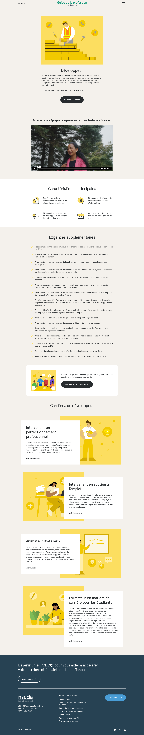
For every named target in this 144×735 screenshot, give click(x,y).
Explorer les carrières (68, 695)
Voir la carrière (32, 458)
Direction (113, 698)
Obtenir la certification (75, 384)
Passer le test (64, 699)
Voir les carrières (72, 99)
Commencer (28, 679)
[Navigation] (123, 4)
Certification (64, 715)
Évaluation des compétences (71, 708)
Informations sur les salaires (71, 711)
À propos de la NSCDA (68, 721)
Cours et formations (67, 718)
